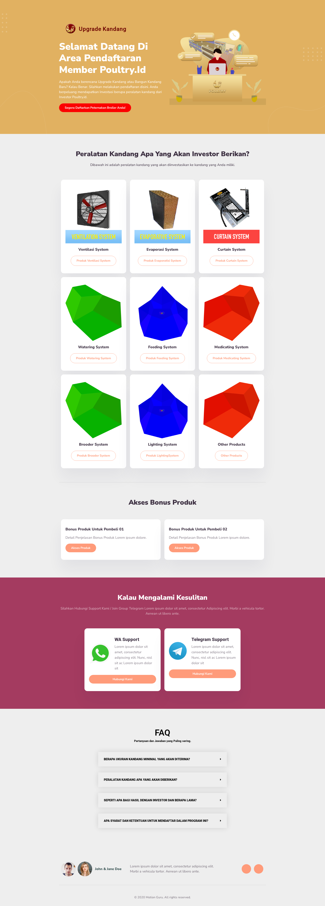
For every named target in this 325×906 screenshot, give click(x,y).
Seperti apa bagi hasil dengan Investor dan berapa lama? (150, 800)
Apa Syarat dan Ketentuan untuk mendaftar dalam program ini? (156, 821)
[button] (162, 759)
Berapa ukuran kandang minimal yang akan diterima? (147, 759)
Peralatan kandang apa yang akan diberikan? (140, 779)
